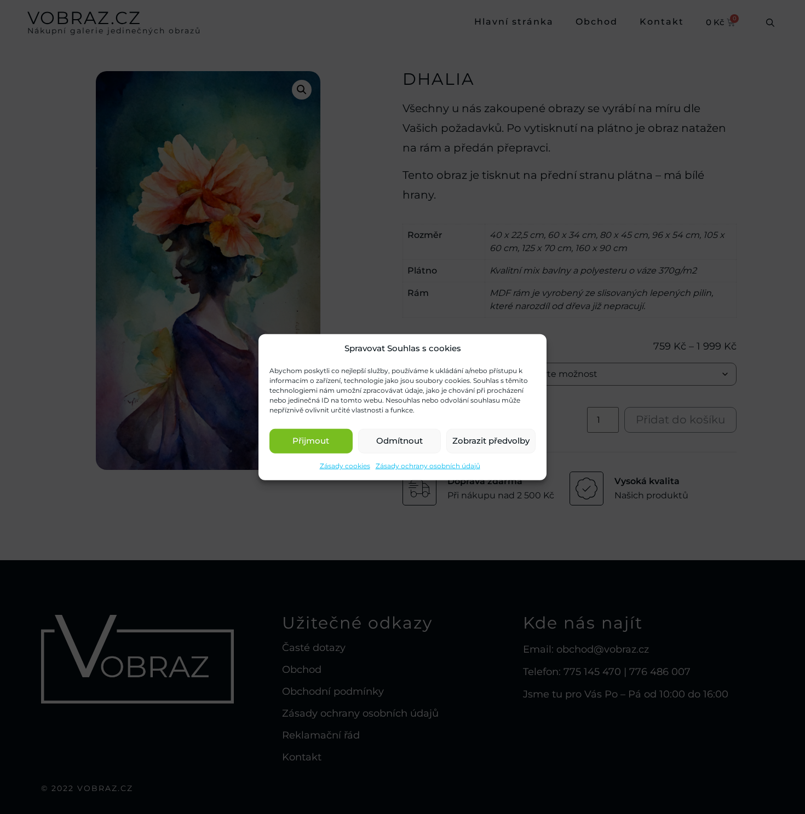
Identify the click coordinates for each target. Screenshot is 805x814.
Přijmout (310, 440)
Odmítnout (399, 440)
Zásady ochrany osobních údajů (428, 465)
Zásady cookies (345, 465)
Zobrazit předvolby (491, 440)
